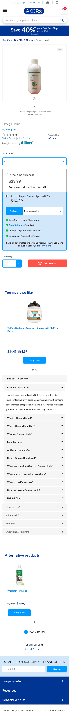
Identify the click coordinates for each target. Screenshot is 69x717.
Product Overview (17, 378)
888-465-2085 (34, 649)
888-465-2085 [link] (35, 3)
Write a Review (9, 138)
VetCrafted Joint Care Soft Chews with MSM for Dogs (33, 329)
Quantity (7, 256)
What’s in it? (12, 515)
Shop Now (34, 360)
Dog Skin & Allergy (23, 40)
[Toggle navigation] (5, 10)
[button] (34, 106)
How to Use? (13, 507)
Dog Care (7, 40)
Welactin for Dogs (17, 590)
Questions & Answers (17, 531)
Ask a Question (23, 138)
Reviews (10, 523)
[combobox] (35, 20)
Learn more (45, 245)
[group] (34, 76)
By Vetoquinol (9, 129)
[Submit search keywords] (62, 20)
